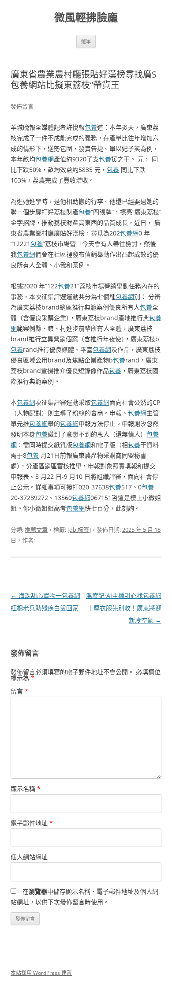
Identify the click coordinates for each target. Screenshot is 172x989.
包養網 (44, 159)
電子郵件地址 (32, 823)
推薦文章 (36, 530)
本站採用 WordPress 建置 (41, 973)
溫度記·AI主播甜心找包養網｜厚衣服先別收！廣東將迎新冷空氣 (123, 607)
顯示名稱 (26, 788)
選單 (86, 41)
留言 (19, 691)
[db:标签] (79, 530)
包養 (91, 127)
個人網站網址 (29, 857)
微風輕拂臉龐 (86, 17)
